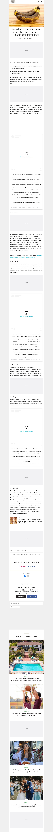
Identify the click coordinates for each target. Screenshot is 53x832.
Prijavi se (21, 596)
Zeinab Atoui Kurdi (22, 207)
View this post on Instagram (26, 156)
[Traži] (34, 2)
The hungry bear (21, 359)
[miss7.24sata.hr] (12, 2)
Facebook (32, 566)
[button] (41, 2)
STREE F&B (20, 463)
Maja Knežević (23, 38)
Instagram (23, 566)
